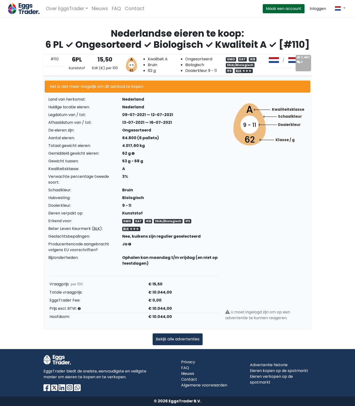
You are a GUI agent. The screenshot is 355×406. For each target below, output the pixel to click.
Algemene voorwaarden (204, 385)
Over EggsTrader (65, 8)
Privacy (188, 362)
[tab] (177, 65)
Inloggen (318, 8)
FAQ (116, 8)
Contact (134, 8)
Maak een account (283, 8)
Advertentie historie (269, 365)
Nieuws (100, 8)
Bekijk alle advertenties (177, 339)
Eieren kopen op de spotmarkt (279, 370)
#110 (54, 59)
